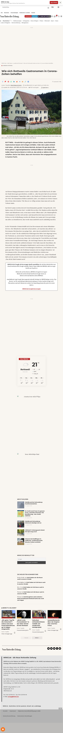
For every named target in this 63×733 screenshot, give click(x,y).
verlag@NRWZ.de (13, 696)
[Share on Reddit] (17, 81)
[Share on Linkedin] (14, 81)
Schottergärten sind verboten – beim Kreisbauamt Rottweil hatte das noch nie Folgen (30, 598)
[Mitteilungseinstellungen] (3, 729)
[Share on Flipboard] (5, 81)
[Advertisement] (31, 39)
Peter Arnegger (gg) (7, 633)
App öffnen (54, 2)
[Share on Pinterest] (8, 81)
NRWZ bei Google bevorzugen (31, 289)
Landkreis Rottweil (8, 65)
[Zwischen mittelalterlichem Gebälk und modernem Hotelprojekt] (39, 614)
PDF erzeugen (34, 87)
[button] (52, 7)
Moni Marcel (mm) (16, 85)
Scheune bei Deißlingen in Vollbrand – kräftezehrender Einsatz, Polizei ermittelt (34, 540)
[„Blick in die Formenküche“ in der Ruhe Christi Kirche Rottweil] (24, 614)
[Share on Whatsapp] (11, 81)
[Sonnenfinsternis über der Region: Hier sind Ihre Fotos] (54, 614)
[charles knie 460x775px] (31, 419)
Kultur (19, 617)
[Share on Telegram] (20, 81)
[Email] (22, 81)
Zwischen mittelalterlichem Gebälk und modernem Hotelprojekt (38, 623)
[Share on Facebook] (3, 81)
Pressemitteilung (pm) (22, 630)
